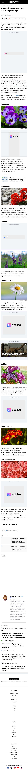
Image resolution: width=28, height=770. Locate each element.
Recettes (14, 705)
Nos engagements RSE (14, 752)
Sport (14, 730)
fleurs (16, 86)
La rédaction (14, 750)
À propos (14, 746)
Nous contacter (14, 748)
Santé (14, 724)
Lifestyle (14, 721)
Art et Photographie (14, 693)
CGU (14, 756)
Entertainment (14, 699)
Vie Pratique (14, 732)
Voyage (14, 734)
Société (14, 728)
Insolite (14, 708)
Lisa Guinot (5, 14)
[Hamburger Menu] (3, 2)
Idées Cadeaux (14, 736)
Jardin (10, 6)
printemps (20, 80)
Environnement (14, 701)
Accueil (2, 6)
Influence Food (14, 758)
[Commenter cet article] (6, 19)
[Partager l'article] (2, 19)
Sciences (14, 726)
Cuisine (14, 703)
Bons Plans (14, 697)
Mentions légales (14, 754)
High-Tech (14, 707)
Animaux (14, 695)
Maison (6, 6)
